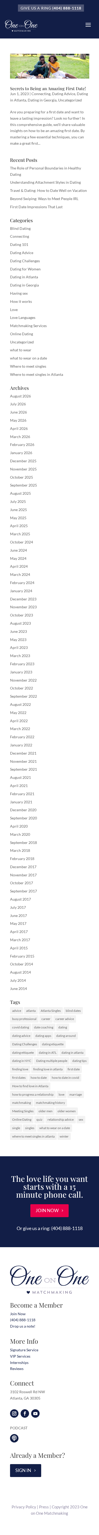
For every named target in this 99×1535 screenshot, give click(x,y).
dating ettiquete (23, 1053)
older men (46, 1111)
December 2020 (23, 810)
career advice (64, 1019)
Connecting (40, 93)
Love (14, 309)
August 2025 (20, 493)
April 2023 (19, 647)
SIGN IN (23, 1470)
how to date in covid (65, 1078)
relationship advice (61, 1119)
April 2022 (19, 720)
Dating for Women (25, 269)
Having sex (19, 293)
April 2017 (19, 931)
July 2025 (18, 501)
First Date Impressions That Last (36, 207)
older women (67, 1111)
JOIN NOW (47, 1210)
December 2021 (23, 753)
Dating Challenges (25, 261)
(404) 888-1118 (66, 8)
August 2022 (20, 704)
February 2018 (22, 858)
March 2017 (20, 939)
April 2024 (19, 566)
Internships (19, 1362)
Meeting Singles (23, 1111)
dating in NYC (21, 1061)
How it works (21, 301)
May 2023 (18, 639)
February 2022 (22, 737)
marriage (75, 1094)
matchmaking (21, 1103)
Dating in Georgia (42, 100)
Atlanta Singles (51, 1011)
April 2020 (19, 826)
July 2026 (18, 404)
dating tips (79, 1061)
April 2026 (19, 428)
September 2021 (23, 769)
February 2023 (22, 664)
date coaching (43, 1027)
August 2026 (20, 396)
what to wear (20, 350)
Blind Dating (20, 228)
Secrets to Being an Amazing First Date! (48, 88)
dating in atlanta (72, 1053)
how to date (39, 1078)
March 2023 (20, 655)
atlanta (31, 1011)
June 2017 (18, 915)
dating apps (43, 1036)
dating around (66, 1036)
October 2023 (21, 615)
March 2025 (20, 534)
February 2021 (22, 793)
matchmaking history (50, 1103)
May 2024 (18, 558)
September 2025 (23, 485)
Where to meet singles (28, 366)
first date (74, 1069)
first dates (19, 1078)
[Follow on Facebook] (25, 1413)
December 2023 (23, 599)
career (45, 1019)
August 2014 (20, 972)
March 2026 (20, 436)
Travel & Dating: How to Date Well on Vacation (48, 190)
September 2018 (23, 842)
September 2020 (23, 818)
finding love (20, 1069)
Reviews (16, 1368)
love (61, 1094)
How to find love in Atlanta (30, 1086)
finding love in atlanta (48, 1069)
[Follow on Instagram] (14, 1413)
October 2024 (21, 542)
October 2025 (21, 477)
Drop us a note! (22, 1326)
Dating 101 (19, 244)
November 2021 (23, 761)
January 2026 (21, 452)
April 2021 (19, 785)
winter (64, 1136)
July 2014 (18, 980)
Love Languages (22, 317)
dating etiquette (53, 1044)
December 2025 (23, 461)
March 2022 (20, 728)
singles (29, 1128)
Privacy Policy (24, 1506)
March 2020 (20, 834)
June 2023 (18, 631)
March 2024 (20, 574)
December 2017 (23, 866)
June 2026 (18, 412)
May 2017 (18, 923)
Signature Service (24, 1350)
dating (62, 1027)
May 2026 (18, 420)
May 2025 (18, 518)
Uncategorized (70, 100)
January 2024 (21, 591)
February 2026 (22, 444)
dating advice (21, 1036)
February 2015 (22, 956)
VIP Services (20, 1356)
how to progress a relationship (33, 1094)
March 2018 (20, 850)
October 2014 (21, 964)
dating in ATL (47, 1053)
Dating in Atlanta (24, 277)
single (16, 1128)
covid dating (20, 1027)
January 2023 (21, 672)
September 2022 (23, 696)
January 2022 (21, 745)
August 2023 (20, 623)
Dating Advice (63, 93)
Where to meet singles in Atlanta (36, 374)
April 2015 (19, 948)
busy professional (24, 1019)
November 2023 (23, 607)
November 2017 (23, 875)
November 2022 (23, 680)
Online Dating (21, 334)
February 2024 (22, 582)
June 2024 (18, 550)
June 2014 (18, 988)
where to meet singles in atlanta (33, 1136)
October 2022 (21, 688)
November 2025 (23, 469)
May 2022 (18, 712)
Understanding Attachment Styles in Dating (45, 182)
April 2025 (19, 525)
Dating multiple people (51, 1061)
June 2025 (18, 509)
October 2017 (21, 883)
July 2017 (18, 907)
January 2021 (21, 802)
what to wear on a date (28, 358)
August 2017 (20, 899)
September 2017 (23, 891)
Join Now (18, 1313)
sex (81, 1119)
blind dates (73, 1011)
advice (16, 1011)
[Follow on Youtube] (35, 1413)
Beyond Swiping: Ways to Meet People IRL (44, 198)
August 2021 (20, 777)
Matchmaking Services (28, 325)
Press (44, 1506)
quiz (39, 1119)
